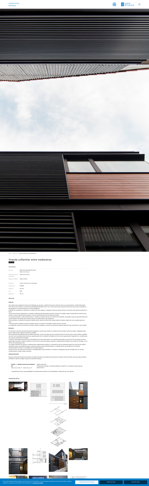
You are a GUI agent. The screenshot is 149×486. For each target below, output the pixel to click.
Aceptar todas (135, 482)
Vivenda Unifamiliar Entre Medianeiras (27, 253)
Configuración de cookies (86, 482)
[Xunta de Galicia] (127, 4)
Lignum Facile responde (14, 4)
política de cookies (38, 483)
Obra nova (11, 262)
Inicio (10, 253)
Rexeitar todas (111, 482)
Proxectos (15, 253)
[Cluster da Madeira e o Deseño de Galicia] (114, 4)
